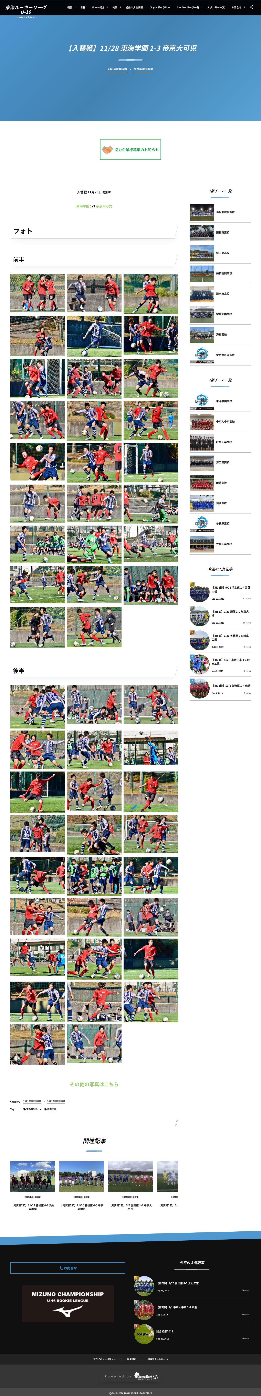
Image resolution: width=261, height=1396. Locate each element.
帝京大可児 (104, 206)
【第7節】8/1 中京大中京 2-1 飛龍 (176, 1307)
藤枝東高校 (222, 232)
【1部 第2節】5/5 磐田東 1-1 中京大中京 (130, 1207)
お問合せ (70, 1267)
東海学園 (82, 206)
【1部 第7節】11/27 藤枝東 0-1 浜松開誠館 (32, 1207)
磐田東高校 (222, 253)
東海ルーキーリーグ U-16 (25, 9)
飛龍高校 (221, 503)
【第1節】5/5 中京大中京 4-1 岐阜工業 (231, 661)
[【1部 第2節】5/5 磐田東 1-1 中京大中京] (130, 1176)
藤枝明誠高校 (224, 273)
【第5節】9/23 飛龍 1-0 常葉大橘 (230, 613)
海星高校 (221, 334)
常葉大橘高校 (224, 314)
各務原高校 (222, 523)
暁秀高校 (221, 483)
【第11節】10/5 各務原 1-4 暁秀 (231, 685)
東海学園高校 (224, 401)
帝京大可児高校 (225, 355)
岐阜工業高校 (224, 442)
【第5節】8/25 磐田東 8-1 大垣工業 (177, 1283)
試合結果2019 (164, 1331)
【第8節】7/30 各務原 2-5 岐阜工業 (230, 637)
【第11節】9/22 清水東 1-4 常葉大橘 (231, 589)
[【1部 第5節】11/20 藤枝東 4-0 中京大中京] (81, 1176)
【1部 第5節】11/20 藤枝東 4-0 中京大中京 (81, 1207)
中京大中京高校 (225, 421)
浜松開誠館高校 (225, 212)
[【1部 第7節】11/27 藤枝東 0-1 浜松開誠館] (32, 1176)
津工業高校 (222, 462)
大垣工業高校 (224, 544)
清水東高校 (222, 294)
